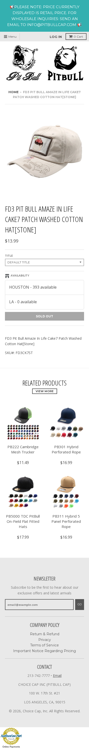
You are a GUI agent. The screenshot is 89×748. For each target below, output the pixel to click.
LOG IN (56, 37)
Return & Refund (44, 634)
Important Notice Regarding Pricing (44, 651)
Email (57, 675)
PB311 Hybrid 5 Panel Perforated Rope (66, 521)
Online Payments (11, 747)
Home (13, 92)
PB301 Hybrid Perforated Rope (66, 449)
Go (80, 604)
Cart (78, 36)
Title (9, 255)
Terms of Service (44, 645)
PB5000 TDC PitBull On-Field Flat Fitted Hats (23, 521)
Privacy (44, 639)
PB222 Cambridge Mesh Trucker (23, 449)
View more (45, 391)
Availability (20, 275)
